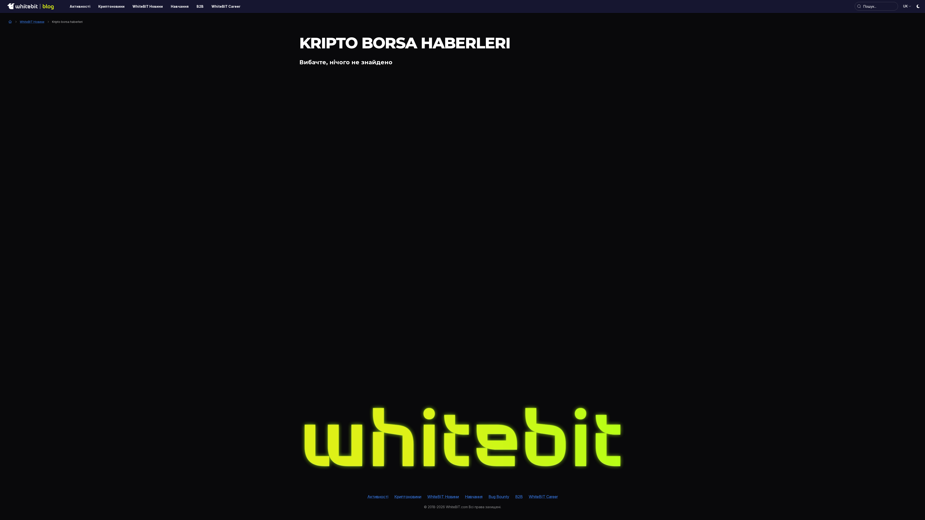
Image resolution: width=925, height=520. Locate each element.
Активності (377, 496)
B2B (519, 496)
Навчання (473, 496)
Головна (10, 22)
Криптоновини (407, 496)
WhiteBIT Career (543, 496)
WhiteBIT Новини (32, 22)
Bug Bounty (499, 496)
